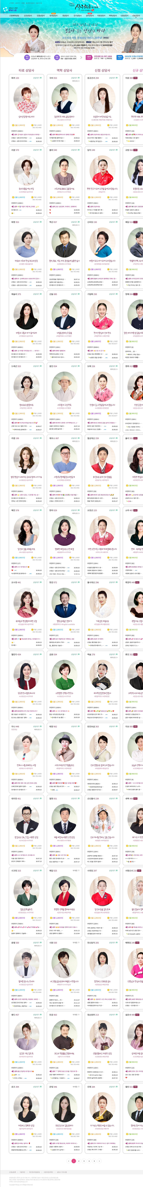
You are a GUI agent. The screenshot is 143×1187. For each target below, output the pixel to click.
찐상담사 (65, 15)
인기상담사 (78, 15)
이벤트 (23, 3)
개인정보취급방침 (34, 1172)
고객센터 (11, 3)
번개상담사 (53, 15)
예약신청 (38, 729)
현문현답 (14, 729)
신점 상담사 (102, 70)
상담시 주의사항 (62, 1172)
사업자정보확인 (48, 1172)
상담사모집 (39, 3)
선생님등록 (12, 1172)
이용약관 (22, 1172)
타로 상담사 (26, 70)
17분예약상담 (14, 15)
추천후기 (17, 131)
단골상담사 (41, 15)
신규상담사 (28, 15)
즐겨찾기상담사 (30, 3)
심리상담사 (90, 15)
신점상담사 (124, 15)
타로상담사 (101, 15)
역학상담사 (113, 15)
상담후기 (17, 3)
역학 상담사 (64, 70)
